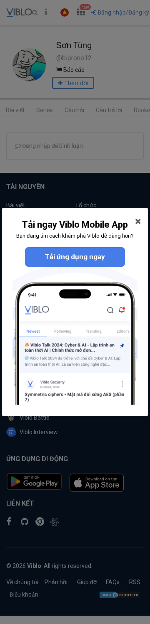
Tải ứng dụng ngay (75, 257)
